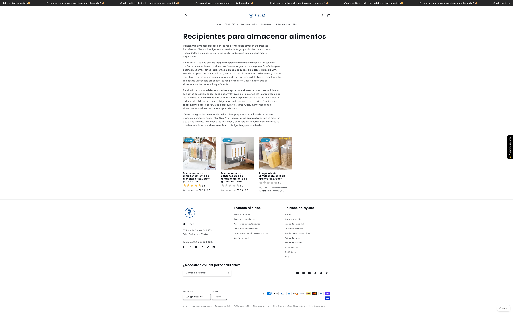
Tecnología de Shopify (204, 306)
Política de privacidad (242, 306)
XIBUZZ (192, 306)
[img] (192, 186)
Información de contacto (296, 306)
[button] (186, 16)
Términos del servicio (261, 306)
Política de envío (278, 306)
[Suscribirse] (228, 273)
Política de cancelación (316, 306)
